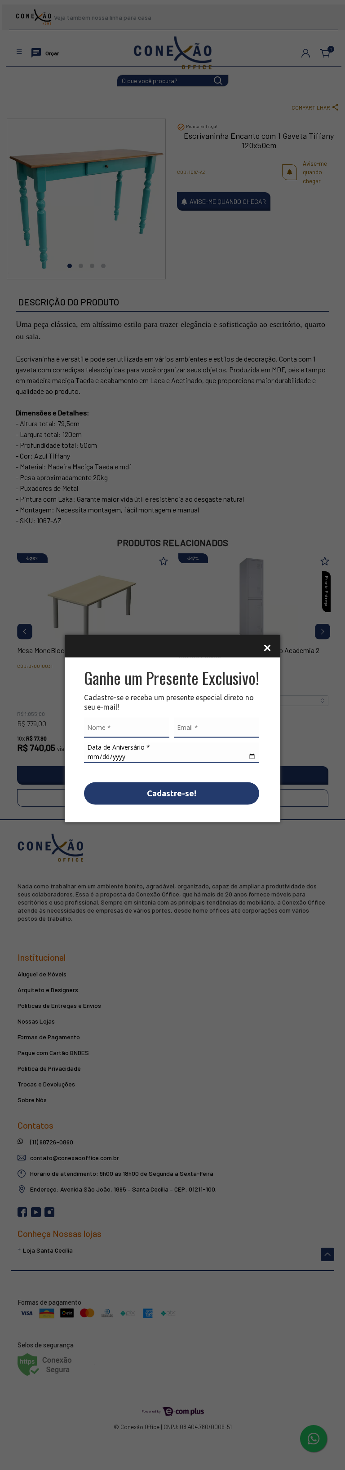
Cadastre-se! (171, 792)
